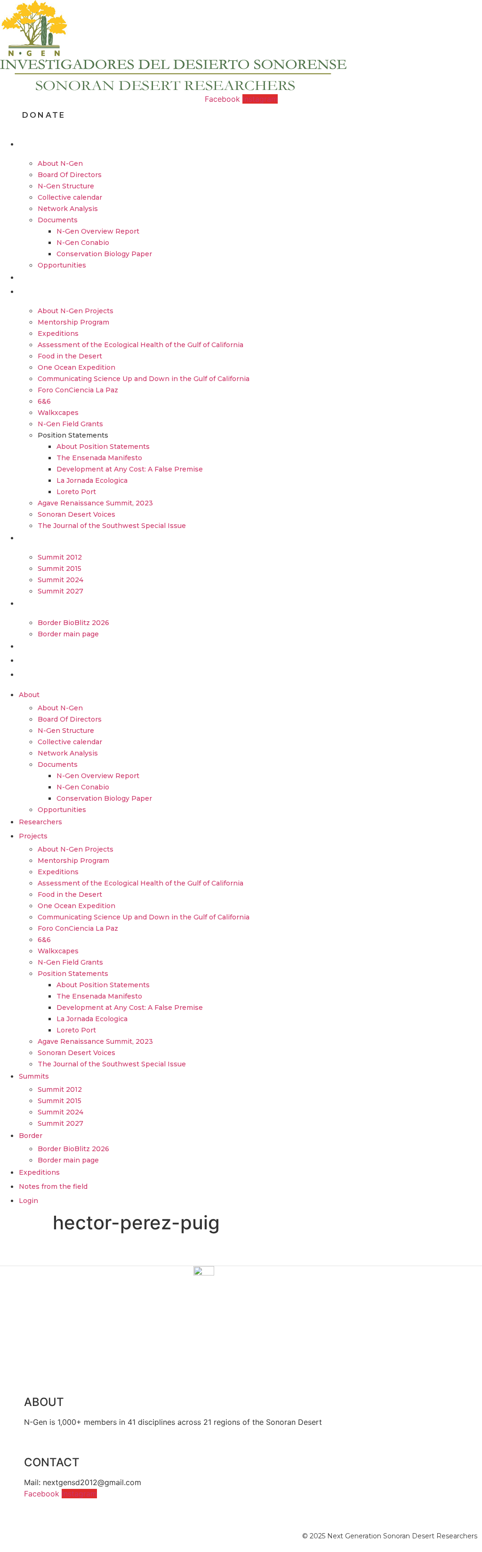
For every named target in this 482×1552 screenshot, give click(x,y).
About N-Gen (60, 163)
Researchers (48, 277)
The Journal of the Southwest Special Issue (112, 525)
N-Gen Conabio (82, 242)
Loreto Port (76, 492)
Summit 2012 (60, 557)
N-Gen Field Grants (70, 424)
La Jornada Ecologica (92, 480)
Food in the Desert (70, 356)
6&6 (44, 401)
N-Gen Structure (66, 186)
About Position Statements (103, 446)
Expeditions (58, 333)
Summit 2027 (60, 591)
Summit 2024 (60, 580)
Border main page (68, 634)
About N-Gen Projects (75, 311)
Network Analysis (68, 208)
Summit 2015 (59, 568)
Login (35, 674)
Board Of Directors (70, 175)
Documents (58, 220)
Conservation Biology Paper (104, 254)
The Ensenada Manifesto (99, 458)
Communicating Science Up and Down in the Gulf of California (143, 378)
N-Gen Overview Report (97, 231)
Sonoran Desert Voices (76, 514)
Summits (41, 538)
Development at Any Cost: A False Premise (129, 469)
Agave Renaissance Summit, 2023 (95, 503)
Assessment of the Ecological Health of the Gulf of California (140, 345)
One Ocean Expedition (76, 367)
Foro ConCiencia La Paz (78, 390)
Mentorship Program (73, 322)
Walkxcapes (58, 412)
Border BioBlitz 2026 (73, 622)
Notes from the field (62, 660)
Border (37, 603)
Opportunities (62, 265)
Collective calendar (70, 197)
